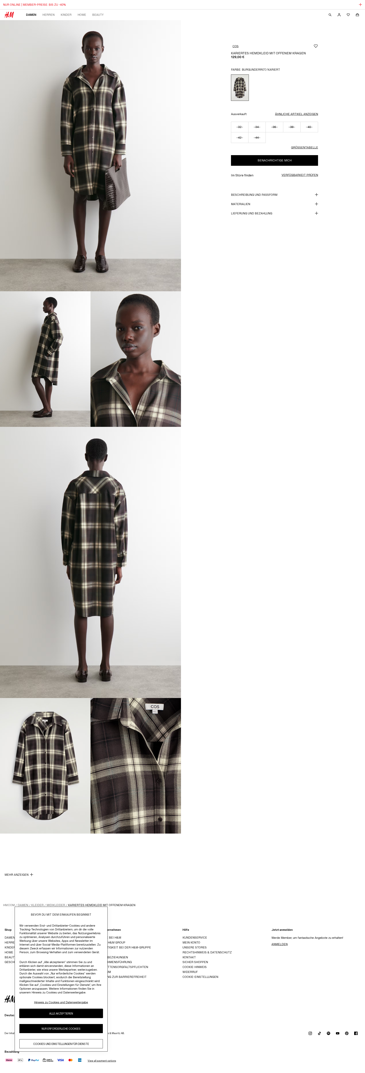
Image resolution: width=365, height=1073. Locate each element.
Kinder (66, 14)
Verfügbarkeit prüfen (300, 175)
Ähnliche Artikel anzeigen (296, 114)
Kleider (37, 905)
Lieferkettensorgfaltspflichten (121, 967)
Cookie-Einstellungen (200, 976)
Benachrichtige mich (275, 160)
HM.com (9, 905)
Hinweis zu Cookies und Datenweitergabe (61, 1002)
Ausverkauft (239, 114)
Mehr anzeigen (17, 874)
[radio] (240, 87)
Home (82, 14)
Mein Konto (191, 942)
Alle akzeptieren (61, 1013)
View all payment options (102, 1060)
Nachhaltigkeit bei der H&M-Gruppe (122, 947)
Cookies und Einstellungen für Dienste (61, 1043)
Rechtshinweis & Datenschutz (207, 952)
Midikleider (56, 905)
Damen (31, 14)
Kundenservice (194, 937)
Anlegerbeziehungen (111, 957)
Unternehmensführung (113, 962)
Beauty (98, 14)
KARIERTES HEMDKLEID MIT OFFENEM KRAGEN (101, 905)
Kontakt (189, 957)
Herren (48, 14)
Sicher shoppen (195, 962)
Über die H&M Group (109, 942)
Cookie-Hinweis (194, 967)
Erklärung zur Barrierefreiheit (120, 976)
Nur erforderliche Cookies (61, 1028)
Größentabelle (304, 147)
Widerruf (190, 972)
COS (235, 46)
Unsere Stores (194, 947)
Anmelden (279, 944)
